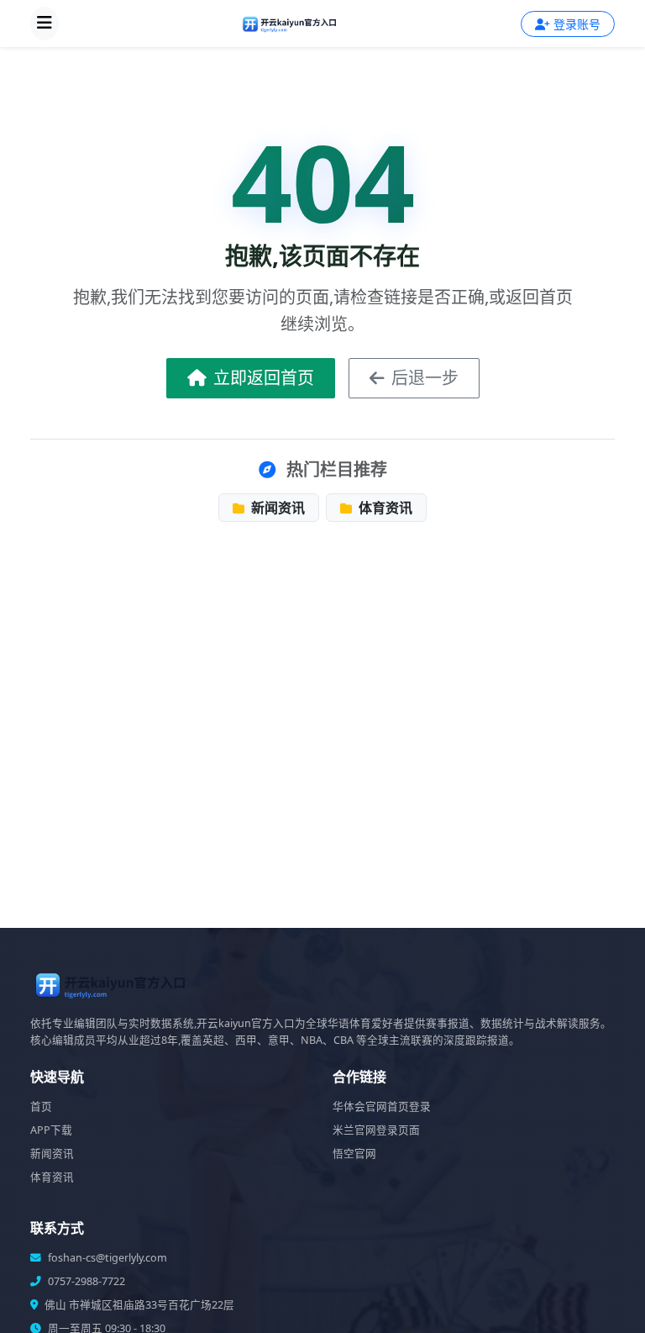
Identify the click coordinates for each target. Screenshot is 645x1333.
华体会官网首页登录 (382, 1106)
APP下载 (51, 1130)
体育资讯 (383, 507)
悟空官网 (354, 1153)
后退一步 (425, 377)
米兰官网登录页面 (376, 1130)
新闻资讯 (276, 507)
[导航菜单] (44, 23)
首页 (41, 1106)
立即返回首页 (263, 377)
